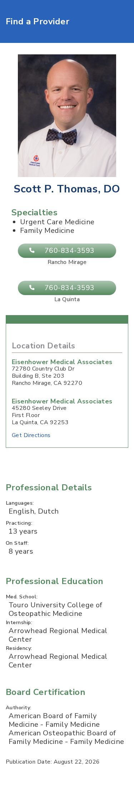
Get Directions (31, 435)
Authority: (18, 707)
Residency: (19, 648)
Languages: (20, 502)
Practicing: (19, 522)
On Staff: (17, 543)
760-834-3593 (70, 250)
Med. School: (22, 596)
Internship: (19, 622)
